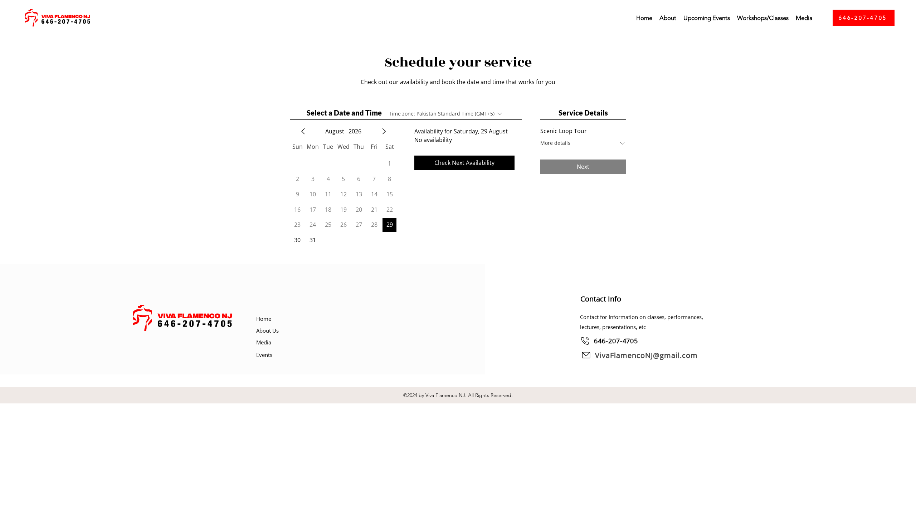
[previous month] (303, 131)
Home (263, 318)
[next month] (384, 131)
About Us (267, 330)
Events (264, 354)
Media (263, 342)
